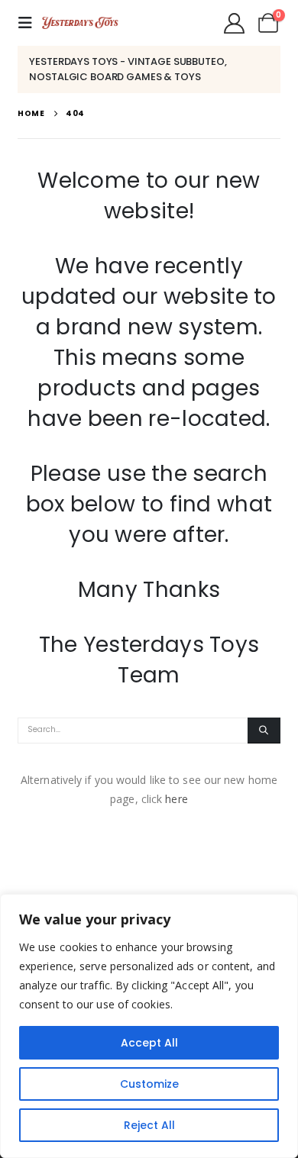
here (176, 799)
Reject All (149, 1125)
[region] (149, 1026)
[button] (30, 23)
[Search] (264, 731)
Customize (149, 1084)
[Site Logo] (80, 23)
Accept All (149, 1042)
